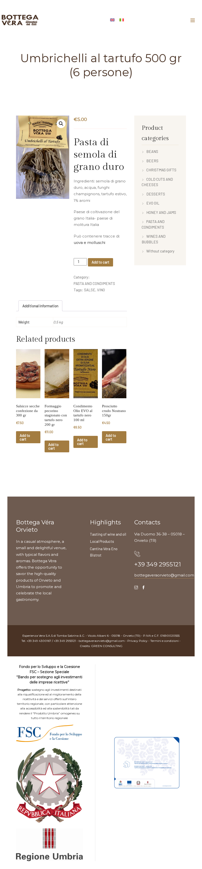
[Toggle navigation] (192, 20)
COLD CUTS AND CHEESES (157, 182)
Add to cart (100, 262)
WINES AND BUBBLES (154, 239)
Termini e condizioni (164, 641)
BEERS (152, 161)
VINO (101, 290)
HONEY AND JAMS (161, 212)
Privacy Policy (137, 641)
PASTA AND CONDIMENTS (94, 283)
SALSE (89, 290)
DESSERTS (155, 194)
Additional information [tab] (40, 306)
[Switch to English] (112, 19)
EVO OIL (152, 203)
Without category (160, 251)
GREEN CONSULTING (106, 646)
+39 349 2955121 (157, 564)
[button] (61, 123)
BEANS (152, 151)
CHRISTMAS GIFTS (161, 170)
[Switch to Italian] (121, 19)
